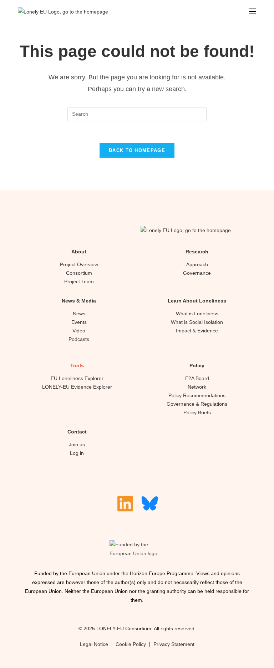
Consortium (79, 273)
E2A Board (197, 378)
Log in (77, 453)
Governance (197, 273)
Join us (77, 444)
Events (79, 322)
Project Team (79, 281)
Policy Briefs (197, 412)
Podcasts (78, 339)
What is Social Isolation (197, 322)
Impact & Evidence (197, 330)
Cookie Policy (131, 644)
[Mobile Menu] (252, 11)
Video (78, 330)
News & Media (79, 301)
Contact (77, 432)
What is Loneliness (197, 313)
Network (197, 387)
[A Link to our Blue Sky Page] (149, 503)
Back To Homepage (137, 150)
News (79, 313)
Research (197, 251)
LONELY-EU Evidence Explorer (77, 387)
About (78, 251)
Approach (197, 264)
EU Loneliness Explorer (77, 378)
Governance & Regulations (197, 404)
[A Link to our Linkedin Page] (125, 503)
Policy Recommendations (196, 395)
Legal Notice (94, 644)
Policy (196, 365)
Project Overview (79, 264)
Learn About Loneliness (197, 301)
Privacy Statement (173, 644)
